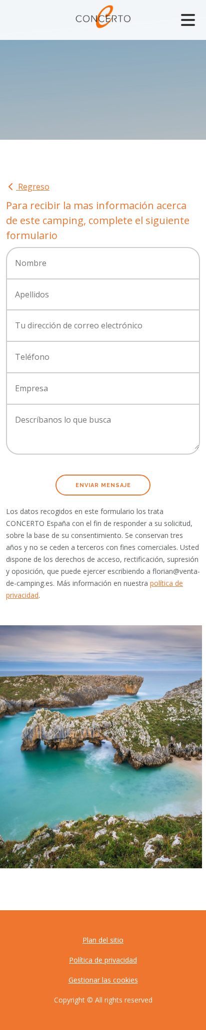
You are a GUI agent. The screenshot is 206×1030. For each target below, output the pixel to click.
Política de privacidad (103, 960)
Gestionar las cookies (103, 980)
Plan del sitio (103, 940)
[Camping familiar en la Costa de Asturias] (101, 746)
